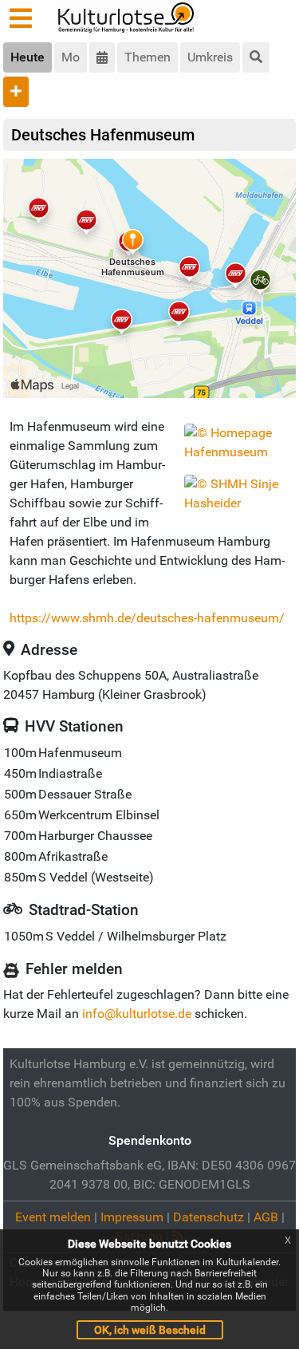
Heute (27, 57)
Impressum (131, 1217)
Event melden (53, 1217)
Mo (70, 57)
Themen (147, 57)
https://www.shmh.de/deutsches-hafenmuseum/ (147, 617)
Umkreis (210, 57)
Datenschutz (208, 1217)
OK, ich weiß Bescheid (150, 1329)
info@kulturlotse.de (136, 1013)
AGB (266, 1217)
